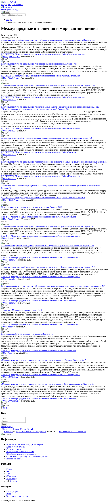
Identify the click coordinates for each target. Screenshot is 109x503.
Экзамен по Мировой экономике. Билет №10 (21, 310)
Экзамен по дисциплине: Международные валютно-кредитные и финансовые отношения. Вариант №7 (48, 85)
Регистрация (7, 9)
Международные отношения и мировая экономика (38, 54)
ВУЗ (9, 4)
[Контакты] (6, 7)
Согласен (8, 431)
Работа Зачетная (69, 152)
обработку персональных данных (31, 431)
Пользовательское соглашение (20, 451)
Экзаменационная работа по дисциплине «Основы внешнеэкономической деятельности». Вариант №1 (48, 40)
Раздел (4, 4)
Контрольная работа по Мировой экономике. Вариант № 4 (27, 334)
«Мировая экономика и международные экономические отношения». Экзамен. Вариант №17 (43, 360)
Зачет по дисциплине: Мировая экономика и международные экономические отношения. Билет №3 (46, 138)
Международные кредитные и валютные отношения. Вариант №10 (31, 207)
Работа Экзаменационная (73, 54)
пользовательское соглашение (72, 431)
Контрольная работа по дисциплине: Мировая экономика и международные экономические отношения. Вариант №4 (54, 162)
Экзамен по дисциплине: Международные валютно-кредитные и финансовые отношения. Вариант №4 (48, 267)
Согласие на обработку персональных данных (27, 456)
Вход (15, 9)
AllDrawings (11, 478)
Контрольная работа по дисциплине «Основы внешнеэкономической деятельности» (39, 64)
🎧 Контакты (12, 481)
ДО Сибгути (13, 57)
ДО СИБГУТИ (7, 54)
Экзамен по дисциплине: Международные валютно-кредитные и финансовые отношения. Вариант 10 (47, 226)
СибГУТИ (5, 217)
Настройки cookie (14, 459)
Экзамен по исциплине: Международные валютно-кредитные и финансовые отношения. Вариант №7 (47, 245)
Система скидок (13, 449)
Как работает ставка (15, 447)
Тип (8, 474)
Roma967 (11, 260)
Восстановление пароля (17, 496)
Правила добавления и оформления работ (25, 444)
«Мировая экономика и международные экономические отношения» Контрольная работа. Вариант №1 (48, 384)
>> (12, 408)
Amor (10, 327)
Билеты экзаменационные (73, 198)
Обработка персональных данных (21, 454)
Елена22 (11, 100)
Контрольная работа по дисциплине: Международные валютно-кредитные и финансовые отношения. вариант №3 (53, 286)
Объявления (17, 4)
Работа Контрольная (71, 76)
